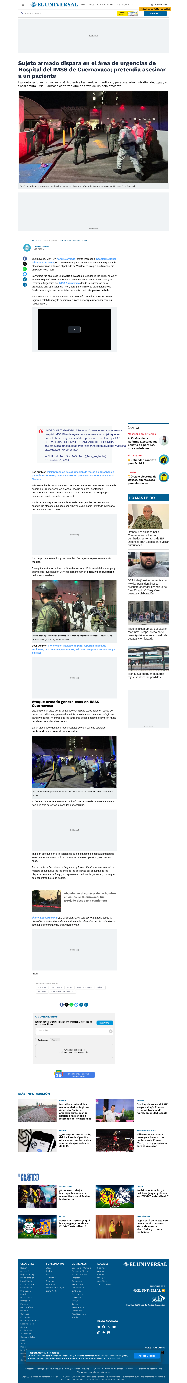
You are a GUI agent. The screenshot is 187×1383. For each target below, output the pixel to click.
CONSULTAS (127, 5)
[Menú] (23, 4)
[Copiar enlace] (25, 279)
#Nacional (81, 430)
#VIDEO (50, 430)
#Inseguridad (69, 445)
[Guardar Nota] (25, 285)
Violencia (86, 1369)
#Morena (120, 445)
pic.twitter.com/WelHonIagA (61, 449)
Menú (23, 1347)
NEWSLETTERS (113, 5)
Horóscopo (77, 1311)
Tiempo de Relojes (55, 1287)
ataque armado (84, 987)
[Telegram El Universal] (98, 1327)
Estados (36, 240)
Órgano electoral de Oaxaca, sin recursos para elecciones (142, 480)
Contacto (105, 1372)
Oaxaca (101, 1271)
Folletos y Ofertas (80, 1271)
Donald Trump (27, 1297)
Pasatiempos (78, 1307)
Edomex (101, 1268)
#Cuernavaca (53, 445)
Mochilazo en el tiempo (142, 433)
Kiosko (132, 472)
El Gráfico (76, 1291)
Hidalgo (101, 1278)
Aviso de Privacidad (114, 1369)
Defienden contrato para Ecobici (142, 461)
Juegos (75, 1304)
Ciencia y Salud (28, 1337)
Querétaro (102, 1281)
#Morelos (83, 445)
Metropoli (25, 1301)
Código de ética (72, 1369)
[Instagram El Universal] (98, 1332)
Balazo (100, 987)
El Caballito (135, 455)
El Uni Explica (27, 1284)
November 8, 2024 (57, 460)
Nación (23, 1268)
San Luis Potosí (104, 1284)
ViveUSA (76, 1301)
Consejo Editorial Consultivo (50, 1369)
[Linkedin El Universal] (108, 1332)
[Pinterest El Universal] (103, 1332)
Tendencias (25, 1334)
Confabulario (26, 1330)
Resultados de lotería (79, 1315)
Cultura (24, 1327)
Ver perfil (39, 249)
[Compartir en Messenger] (25, 274)
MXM (83, 5)
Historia (129, 1369)
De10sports (77, 1294)
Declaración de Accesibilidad (148, 1369)
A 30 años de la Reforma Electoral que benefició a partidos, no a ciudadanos (142, 443)
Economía (25, 1317)
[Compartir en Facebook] (25, 259)
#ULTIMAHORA (64, 430)
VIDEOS (91, 5)
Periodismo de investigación (27, 1279)
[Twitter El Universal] (108, 1327)
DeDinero (76, 1297)
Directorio (29, 1369)
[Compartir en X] (25, 264)
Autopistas (51, 1284)
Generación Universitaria (78, 1286)
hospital (42, 992)
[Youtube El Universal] (114, 1327)
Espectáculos (27, 1324)
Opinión (134, 427)
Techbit (24, 1343)
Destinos (50, 1281)
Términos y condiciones (88, 1372)
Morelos (42, 987)
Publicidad (98, 1369)
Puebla (100, 1274)
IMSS (69, 987)
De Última (51, 1278)
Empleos (76, 1278)
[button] (155, 13)
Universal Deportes (29, 1320)
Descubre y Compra (81, 1268)
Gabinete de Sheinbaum (26, 1289)
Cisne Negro (52, 1291)
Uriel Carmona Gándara (62, 992)
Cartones (24, 1314)
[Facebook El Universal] (103, 1327)
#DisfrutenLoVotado (102, 445)
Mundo (23, 1294)
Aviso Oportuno (79, 1274)
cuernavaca (56, 987)
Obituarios (77, 1281)
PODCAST (101, 5)
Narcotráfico (26, 1307)
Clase (48, 1268)
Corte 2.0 (24, 1271)
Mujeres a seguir (28, 1274)
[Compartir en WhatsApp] (25, 269)
